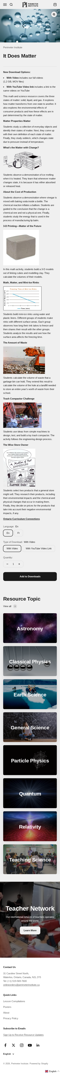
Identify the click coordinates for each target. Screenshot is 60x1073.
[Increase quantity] (19, 564)
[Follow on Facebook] (5, 1045)
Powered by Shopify (39, 1063)
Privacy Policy (10, 1018)
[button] (52, 1071)
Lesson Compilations (14, 1001)
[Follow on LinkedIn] (38, 1045)
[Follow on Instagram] (22, 1045)
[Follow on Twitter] (13, 1045)
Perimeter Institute (12, 47)
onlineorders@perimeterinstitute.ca (21, 984)
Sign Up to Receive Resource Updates (23, 1034)
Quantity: (8, 557)
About (6, 1012)
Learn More (30, 930)
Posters (7, 1007)
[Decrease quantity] (7, 564)
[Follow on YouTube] (30, 1045)
